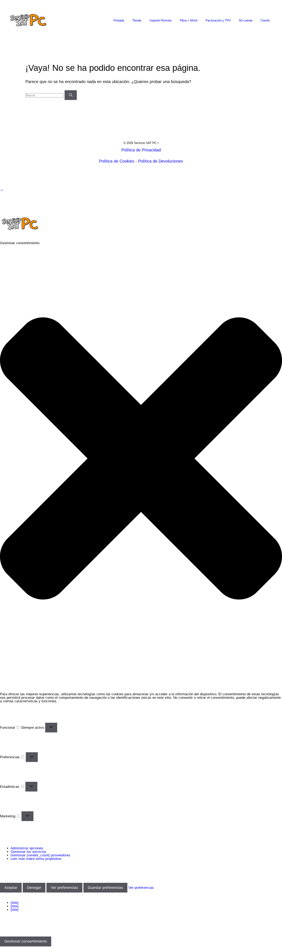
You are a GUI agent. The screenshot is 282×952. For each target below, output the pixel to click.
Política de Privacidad (141, 150)
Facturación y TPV (218, 20)
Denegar (34, 887)
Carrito (265, 20)
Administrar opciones (27, 848)
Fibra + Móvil (188, 20)
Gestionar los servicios (28, 852)
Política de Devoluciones (160, 161)
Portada (119, 20)
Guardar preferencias (105, 887)
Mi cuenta (245, 20)
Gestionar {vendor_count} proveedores (40, 855)
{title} (15, 903)
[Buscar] (71, 95)
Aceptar (10, 887)
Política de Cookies (116, 161)
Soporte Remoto (160, 20)
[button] (2, 190)
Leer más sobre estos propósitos (36, 859)
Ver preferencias (64, 887)
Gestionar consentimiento (25, 941)
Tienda (136, 20)
